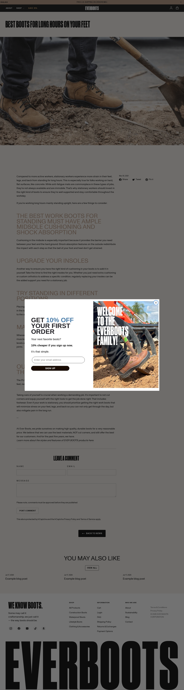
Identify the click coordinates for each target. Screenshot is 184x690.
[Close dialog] (156, 302)
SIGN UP (50, 368)
